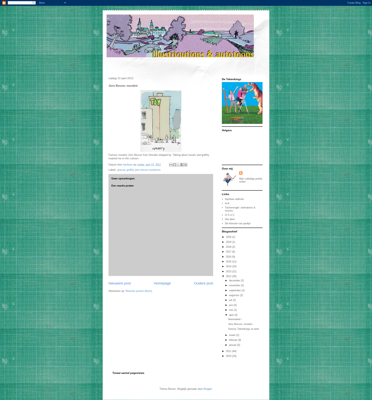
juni (231, 305)
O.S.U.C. (230, 214)
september (235, 290)
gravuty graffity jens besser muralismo (138, 169)
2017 (229, 251)
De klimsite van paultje (238, 223)
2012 (229, 276)
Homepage (162, 283)
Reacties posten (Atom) (139, 291)
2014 (229, 266)
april (231, 314)
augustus (234, 295)
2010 (229, 356)
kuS (227, 203)
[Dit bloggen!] (175, 165)
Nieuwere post (119, 283)
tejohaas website (234, 199)
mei (231, 309)
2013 (229, 271)
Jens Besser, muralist (240, 324)
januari (233, 344)
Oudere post (203, 283)
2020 (229, 237)
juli (231, 300)
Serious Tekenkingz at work (243, 328)
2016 (229, 256)
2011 (229, 351)
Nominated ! (235, 319)
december (235, 280)
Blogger (207, 388)
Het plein (230, 219)
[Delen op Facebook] (182, 165)
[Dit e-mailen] (171, 165)
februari (233, 339)
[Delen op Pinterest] (186, 165)
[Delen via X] (178, 165)
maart (232, 335)
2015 (229, 261)
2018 (229, 246)
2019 (229, 242)
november (235, 285)
